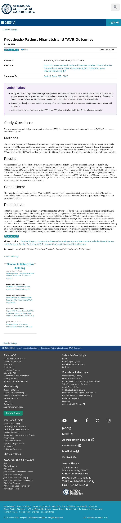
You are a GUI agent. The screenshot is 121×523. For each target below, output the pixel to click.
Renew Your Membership (14, 392)
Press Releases (68, 506)
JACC (6, 463)
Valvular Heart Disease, (103, 241)
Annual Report (58, 509)
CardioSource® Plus (70, 387)
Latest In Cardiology (74, 355)
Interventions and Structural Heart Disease (65, 244)
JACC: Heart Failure (11, 489)
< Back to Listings (9, 29)
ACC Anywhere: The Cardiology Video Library (81, 381)
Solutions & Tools (13, 419)
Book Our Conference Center (16, 381)
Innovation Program (12, 370)
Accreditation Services (76, 439)
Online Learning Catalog (72, 375)
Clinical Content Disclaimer (15, 509)
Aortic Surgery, (11, 244)
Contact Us (69, 457)
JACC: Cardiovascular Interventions (18, 480)
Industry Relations (11, 378)
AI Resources (9, 446)
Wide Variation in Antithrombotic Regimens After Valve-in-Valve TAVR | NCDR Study (19, 300)
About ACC (10, 355)
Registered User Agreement (90, 509)
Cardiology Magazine (71, 361)
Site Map (35, 512)
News (64, 359)
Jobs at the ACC (10, 373)
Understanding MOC (70, 398)
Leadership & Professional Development (79, 392)
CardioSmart (70, 445)
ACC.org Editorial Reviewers (39, 509)
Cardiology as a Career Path (15, 426)
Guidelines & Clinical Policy (73, 364)
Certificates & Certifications (73, 390)
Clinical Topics (12, 453)
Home (18, 348)
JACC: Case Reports (12, 483)
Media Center (9, 506)
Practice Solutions (11, 432)
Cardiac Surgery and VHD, (32, 244)
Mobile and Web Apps (13, 449)
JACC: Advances (10, 466)
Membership (11, 386)
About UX (93, 506)
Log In (112, 22)
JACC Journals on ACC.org (19, 459)
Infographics (9, 438)
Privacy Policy (71, 509)
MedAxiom (69, 451)
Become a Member (11, 390)
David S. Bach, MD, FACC (56, 76)
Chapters (7, 401)
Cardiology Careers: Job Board (16, 429)
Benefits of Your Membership (16, 395)
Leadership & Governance (14, 359)
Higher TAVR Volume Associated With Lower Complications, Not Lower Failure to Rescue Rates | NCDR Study (20, 313)
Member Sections (11, 398)
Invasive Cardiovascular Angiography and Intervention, (65, 241)
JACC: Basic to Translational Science (18, 471)
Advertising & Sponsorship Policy (47, 506)
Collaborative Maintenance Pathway (77, 395)
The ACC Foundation (12, 361)
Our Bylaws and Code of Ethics (16, 375)
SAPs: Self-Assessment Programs (75, 384)
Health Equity (9, 367)
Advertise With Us (24, 506)
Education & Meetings (75, 372)
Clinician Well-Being (12, 423)
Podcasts (66, 367)
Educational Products (12, 440)
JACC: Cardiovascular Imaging (16, 477)
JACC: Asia (8, 469)
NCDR (65, 434)
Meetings (66, 401)
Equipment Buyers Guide (14, 443)
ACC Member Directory (13, 407)
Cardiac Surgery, (29, 241)
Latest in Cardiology (31, 348)
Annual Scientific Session (72, 404)
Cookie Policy (24, 512)
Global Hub (8, 404)
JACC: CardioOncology (13, 474)
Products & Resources (71, 378)
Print (26, 50)
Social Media (82, 506)
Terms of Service (10, 512)
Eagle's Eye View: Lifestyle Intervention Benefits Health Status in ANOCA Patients (20, 275)
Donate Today (13, 413)
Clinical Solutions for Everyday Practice (20, 435)
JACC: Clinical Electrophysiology (17, 486)
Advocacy (8, 364)
